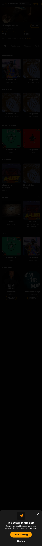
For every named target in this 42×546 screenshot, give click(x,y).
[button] (21, 273)
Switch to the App (21, 534)
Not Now (21, 541)
